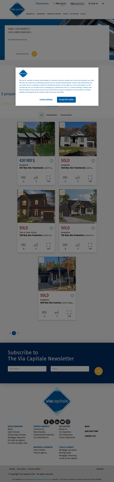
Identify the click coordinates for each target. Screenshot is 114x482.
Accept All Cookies (66, 100)
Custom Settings (46, 99)
